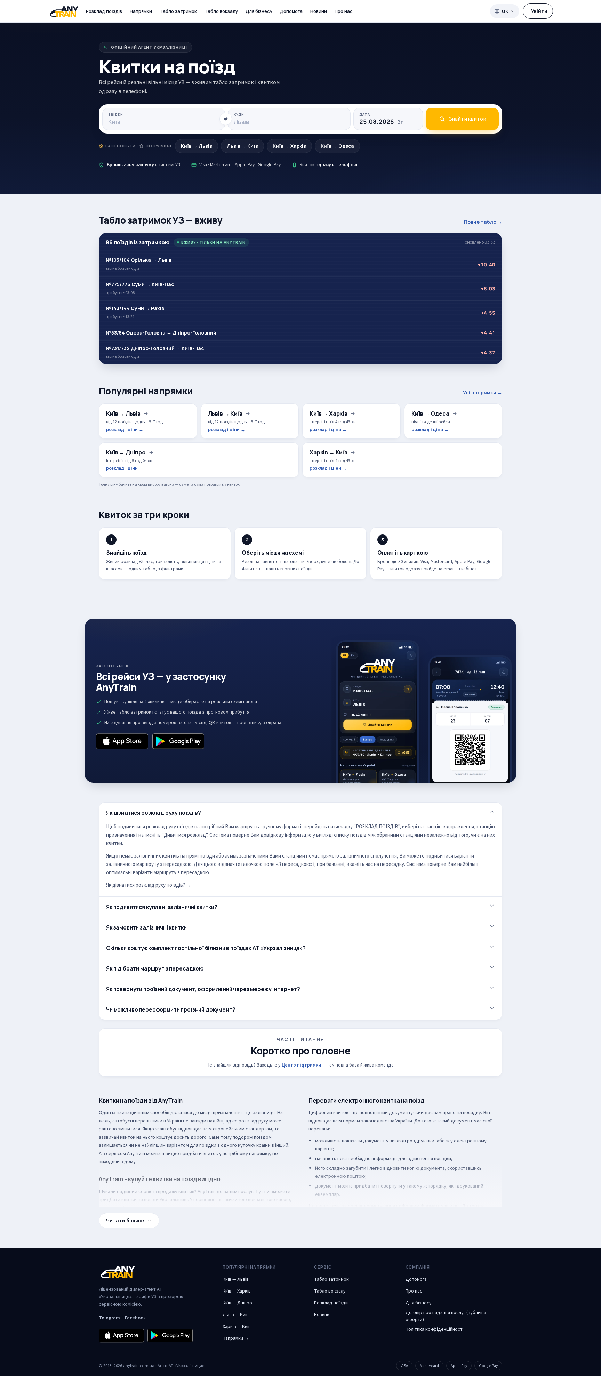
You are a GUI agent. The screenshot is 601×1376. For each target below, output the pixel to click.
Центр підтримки (301, 1065)
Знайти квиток (467, 119)
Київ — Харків (237, 1291)
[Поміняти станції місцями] (225, 119)
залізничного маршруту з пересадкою (149, 864)
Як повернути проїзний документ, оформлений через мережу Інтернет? (203, 989)
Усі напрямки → (482, 392)
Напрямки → (236, 1338)
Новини (318, 11)
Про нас (344, 11)
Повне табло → (483, 221)
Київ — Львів (236, 1279)
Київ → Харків (289, 146)
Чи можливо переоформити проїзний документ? (170, 1009)
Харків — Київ (237, 1326)
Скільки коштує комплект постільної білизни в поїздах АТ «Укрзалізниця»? (206, 948)
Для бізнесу (259, 11)
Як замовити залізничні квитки (146, 927)
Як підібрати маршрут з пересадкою (155, 968)
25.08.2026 (381, 122)
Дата (364, 114)
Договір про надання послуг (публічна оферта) (446, 1316)
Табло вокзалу (221, 11)
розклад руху (253, 1121)
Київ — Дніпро (237, 1302)
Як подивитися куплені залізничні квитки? (161, 907)
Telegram (109, 1317)
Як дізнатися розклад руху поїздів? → (148, 885)
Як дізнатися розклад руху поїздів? (153, 812)
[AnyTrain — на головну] (64, 11)
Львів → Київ (242, 146)
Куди (239, 114)
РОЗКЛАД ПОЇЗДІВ (377, 826)
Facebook (135, 1317)
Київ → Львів (196, 146)
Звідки (115, 114)
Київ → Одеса (337, 146)
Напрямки (141, 11)
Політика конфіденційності (435, 1329)
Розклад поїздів (104, 11)
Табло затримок (178, 11)
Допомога (291, 11)
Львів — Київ (236, 1314)
